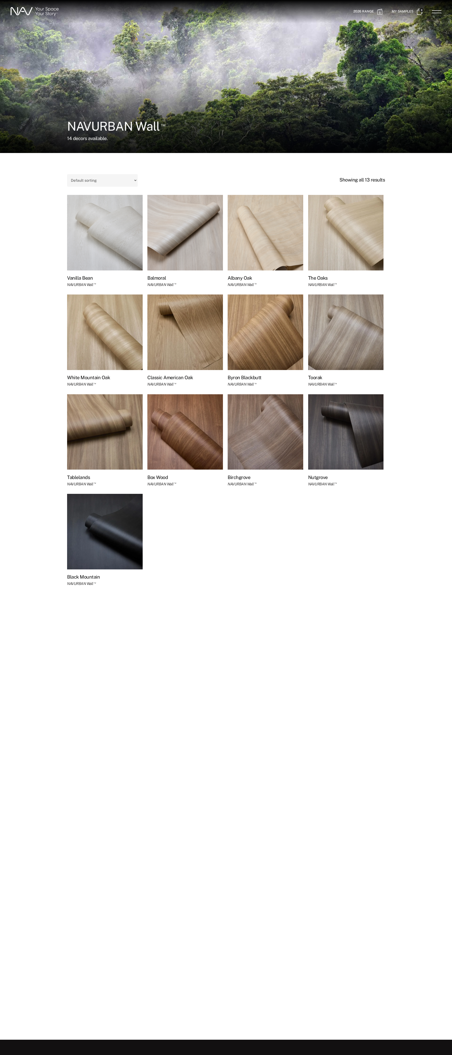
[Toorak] (346, 332)
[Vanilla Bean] (105, 232)
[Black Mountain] (105, 531)
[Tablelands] (105, 432)
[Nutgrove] (346, 432)
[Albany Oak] (265, 232)
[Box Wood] (185, 432)
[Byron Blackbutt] (265, 332)
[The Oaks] (346, 232)
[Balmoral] (185, 232)
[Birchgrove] (265, 432)
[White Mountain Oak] (105, 332)
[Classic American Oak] (185, 332)
